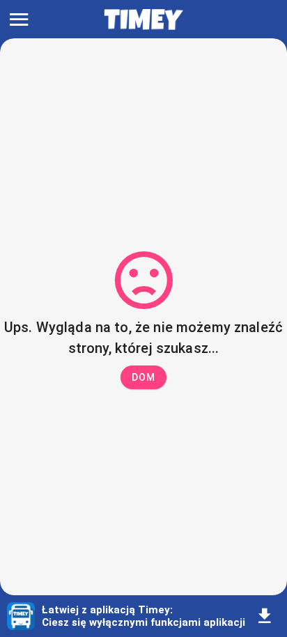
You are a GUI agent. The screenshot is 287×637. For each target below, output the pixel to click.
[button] (143, 377)
